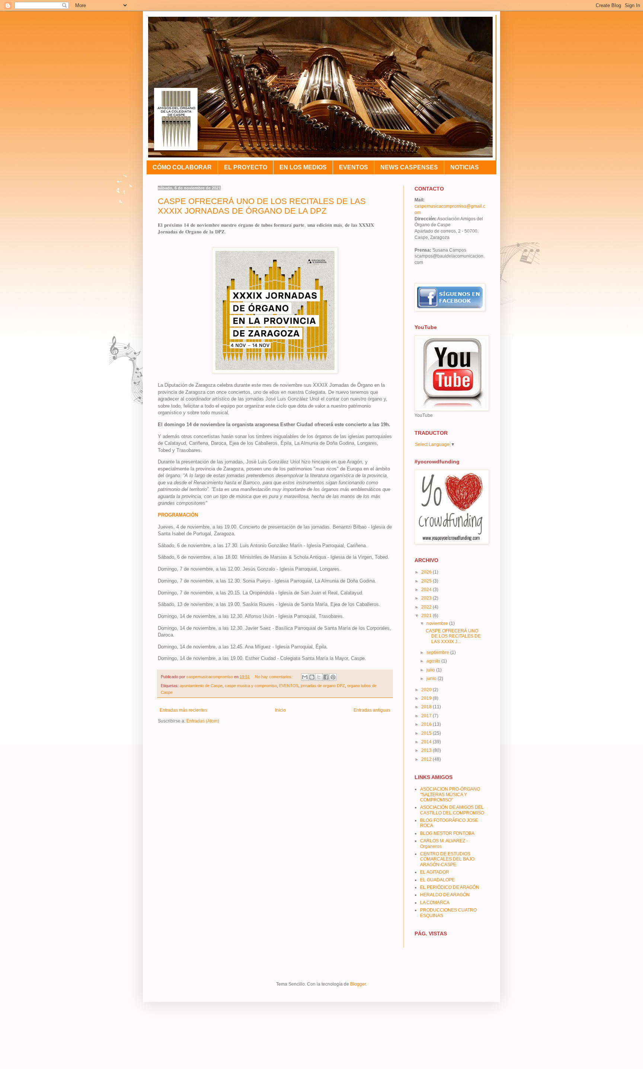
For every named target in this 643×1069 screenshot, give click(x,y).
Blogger (358, 984)
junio (432, 678)
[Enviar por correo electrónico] (304, 677)
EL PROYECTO (245, 167)
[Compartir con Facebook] (326, 677)
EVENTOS (353, 167)
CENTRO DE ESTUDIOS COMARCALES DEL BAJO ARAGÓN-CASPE (447, 859)
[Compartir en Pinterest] (333, 677)
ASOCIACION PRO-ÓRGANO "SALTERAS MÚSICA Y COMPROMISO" (450, 794)
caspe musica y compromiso (251, 685)
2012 (427, 759)
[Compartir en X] (319, 677)
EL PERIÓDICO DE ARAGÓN (449, 887)
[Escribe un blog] (312, 677)
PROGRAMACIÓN (178, 515)
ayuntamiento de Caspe (201, 685)
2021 (427, 615)
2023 (427, 598)
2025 (427, 581)
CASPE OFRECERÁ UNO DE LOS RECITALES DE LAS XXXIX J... (453, 636)
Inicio (280, 710)
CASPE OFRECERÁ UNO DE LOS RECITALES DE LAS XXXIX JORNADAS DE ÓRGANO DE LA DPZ (262, 206)
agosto (433, 661)
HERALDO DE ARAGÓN (445, 894)
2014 (427, 741)
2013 (427, 750)
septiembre (438, 652)
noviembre (437, 623)
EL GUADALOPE (437, 880)
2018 (427, 706)
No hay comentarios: (274, 676)
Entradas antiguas (372, 710)
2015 (427, 733)
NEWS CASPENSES (409, 167)
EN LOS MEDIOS (303, 167)
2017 (427, 715)
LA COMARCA (435, 902)
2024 (427, 589)
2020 (427, 689)
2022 (427, 607)
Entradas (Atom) (202, 721)
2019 (427, 698)
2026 (427, 572)
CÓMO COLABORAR (182, 167)
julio (431, 670)
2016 (427, 724)
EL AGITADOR (434, 872)
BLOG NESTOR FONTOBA (447, 833)
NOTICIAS (464, 167)
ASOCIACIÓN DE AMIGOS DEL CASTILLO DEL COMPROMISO (452, 810)
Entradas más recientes (183, 710)
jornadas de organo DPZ (323, 685)
